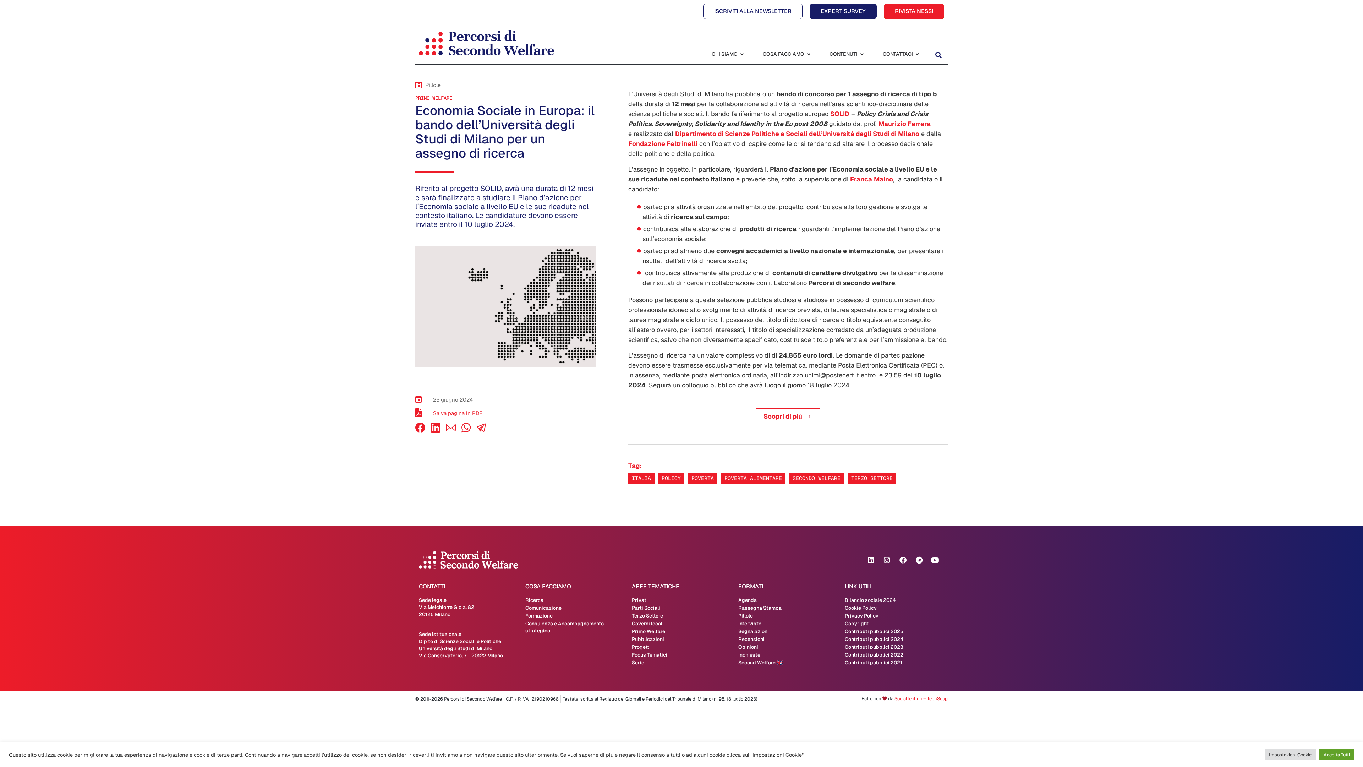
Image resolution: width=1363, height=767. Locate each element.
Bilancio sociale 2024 (870, 600)
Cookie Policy (861, 608)
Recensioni (751, 639)
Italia (641, 478)
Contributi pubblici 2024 (874, 639)
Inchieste (749, 655)
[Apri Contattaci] (917, 54)
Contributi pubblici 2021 (873, 662)
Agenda (747, 600)
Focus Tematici (649, 655)
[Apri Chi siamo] (741, 54)
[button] (938, 55)
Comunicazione (543, 608)
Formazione (539, 616)
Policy (671, 478)
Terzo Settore (647, 616)
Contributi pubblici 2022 (874, 655)
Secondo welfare (817, 478)
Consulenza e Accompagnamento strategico (564, 627)
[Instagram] (887, 560)
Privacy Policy (861, 616)
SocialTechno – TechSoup (921, 699)
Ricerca (534, 600)
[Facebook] (420, 430)
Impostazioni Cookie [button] (1290, 755)
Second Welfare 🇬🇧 (760, 662)
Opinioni (748, 647)
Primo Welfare (433, 98)
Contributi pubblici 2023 (874, 647)
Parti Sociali (646, 608)
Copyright (857, 623)
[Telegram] (919, 560)
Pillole (745, 616)
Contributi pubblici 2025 (874, 631)
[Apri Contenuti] (861, 54)
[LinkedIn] (435, 430)
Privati (640, 600)
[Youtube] (935, 560)
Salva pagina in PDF (457, 413)
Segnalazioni (753, 631)
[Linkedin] (871, 560)
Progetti (641, 647)
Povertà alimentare (753, 478)
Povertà (702, 478)
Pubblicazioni (648, 639)
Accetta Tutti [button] (1337, 755)
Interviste (749, 623)
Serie (638, 662)
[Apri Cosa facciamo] (808, 54)
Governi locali (648, 623)
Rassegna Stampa (760, 608)
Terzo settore (872, 478)
